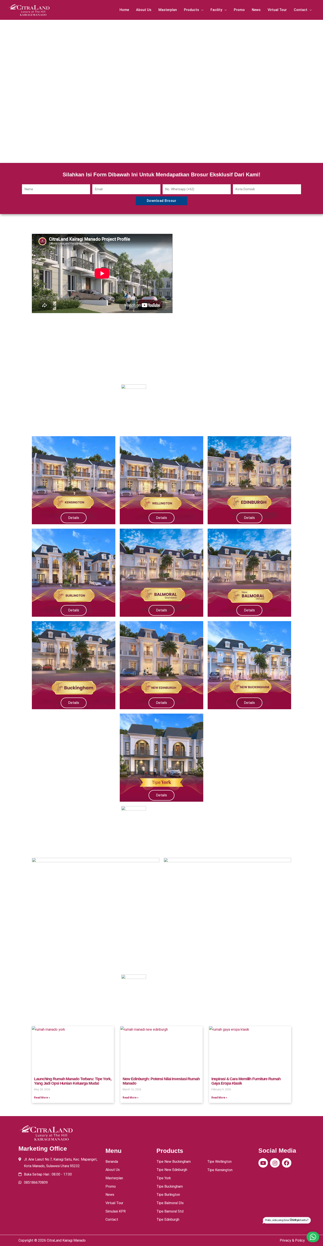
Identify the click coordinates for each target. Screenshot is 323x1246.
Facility (216, 10)
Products (191, 10)
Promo (239, 10)
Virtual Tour (277, 10)
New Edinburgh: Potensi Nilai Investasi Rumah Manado (161, 1081)
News (256, 10)
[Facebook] (286, 1163)
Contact (300, 10)
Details (73, 518)
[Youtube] (263, 1163)
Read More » (42, 1097)
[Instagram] (274, 1163)
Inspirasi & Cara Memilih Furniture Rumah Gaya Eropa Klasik (246, 1081)
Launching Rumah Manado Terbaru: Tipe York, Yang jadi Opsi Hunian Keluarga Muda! (72, 1081)
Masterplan (167, 10)
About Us (143, 10)
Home (124, 10)
